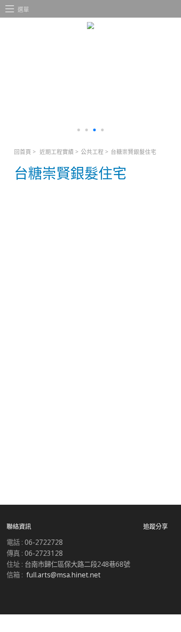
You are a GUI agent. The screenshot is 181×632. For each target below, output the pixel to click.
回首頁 (22, 151)
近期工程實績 (57, 151)
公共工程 (92, 151)
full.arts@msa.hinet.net (63, 575)
